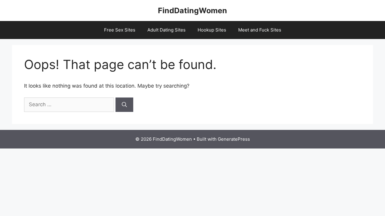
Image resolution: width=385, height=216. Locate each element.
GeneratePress (234, 139)
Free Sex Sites (119, 30)
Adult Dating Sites (166, 30)
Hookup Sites (212, 30)
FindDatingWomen (192, 10)
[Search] (124, 105)
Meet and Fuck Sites (259, 30)
